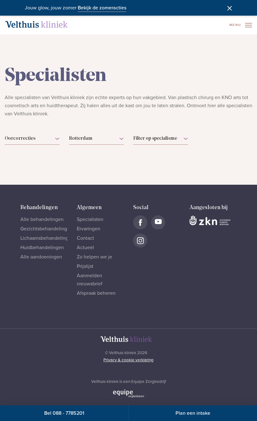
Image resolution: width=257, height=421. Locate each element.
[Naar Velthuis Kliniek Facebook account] (140, 222)
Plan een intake (193, 413)
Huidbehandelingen (42, 247)
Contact (85, 238)
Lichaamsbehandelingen (47, 238)
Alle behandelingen (42, 219)
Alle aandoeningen (41, 257)
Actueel (85, 247)
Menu (236, 25)
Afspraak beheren (96, 293)
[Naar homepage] (36, 24)
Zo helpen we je (94, 257)
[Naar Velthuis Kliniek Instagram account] (140, 240)
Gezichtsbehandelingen (46, 229)
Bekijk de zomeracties (102, 8)
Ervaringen (88, 229)
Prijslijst (85, 266)
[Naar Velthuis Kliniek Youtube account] (158, 222)
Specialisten (90, 219)
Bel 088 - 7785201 (64, 413)
